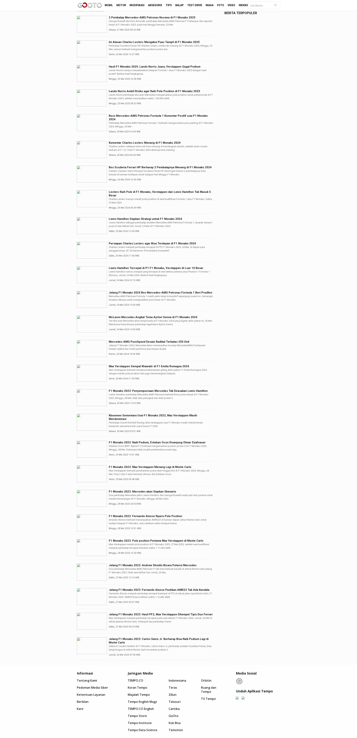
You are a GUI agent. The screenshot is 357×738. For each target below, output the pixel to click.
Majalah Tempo (139, 695)
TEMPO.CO (135, 680)
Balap (179, 5)
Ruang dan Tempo (208, 690)
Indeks (243, 5)
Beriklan (83, 702)
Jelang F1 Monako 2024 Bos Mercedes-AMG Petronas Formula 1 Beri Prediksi (160, 292)
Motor (121, 5)
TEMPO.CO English (141, 709)
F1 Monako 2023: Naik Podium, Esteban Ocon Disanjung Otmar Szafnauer (157, 442)
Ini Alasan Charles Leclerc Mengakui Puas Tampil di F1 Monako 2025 (154, 42)
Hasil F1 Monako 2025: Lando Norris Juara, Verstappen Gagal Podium (154, 66)
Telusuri (175, 702)
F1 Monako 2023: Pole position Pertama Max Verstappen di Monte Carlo (156, 540)
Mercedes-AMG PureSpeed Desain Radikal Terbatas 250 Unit (149, 341)
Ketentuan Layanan (91, 695)
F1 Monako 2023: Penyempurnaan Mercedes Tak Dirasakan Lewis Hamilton (158, 391)
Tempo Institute (140, 723)
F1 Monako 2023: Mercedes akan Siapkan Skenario (142, 491)
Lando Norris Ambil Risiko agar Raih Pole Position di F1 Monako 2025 (154, 91)
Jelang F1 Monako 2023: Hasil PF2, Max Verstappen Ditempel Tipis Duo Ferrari (161, 614)
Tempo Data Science (142, 730)
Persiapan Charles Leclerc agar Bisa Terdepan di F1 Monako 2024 (152, 243)
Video (231, 5)
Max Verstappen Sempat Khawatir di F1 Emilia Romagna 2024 (149, 366)
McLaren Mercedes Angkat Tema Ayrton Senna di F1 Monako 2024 (153, 317)
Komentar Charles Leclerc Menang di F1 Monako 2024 (145, 142)
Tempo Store (137, 716)
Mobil (109, 5)
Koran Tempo (137, 688)
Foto (220, 5)
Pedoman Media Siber (92, 688)
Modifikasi (137, 5)
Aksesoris (155, 5)
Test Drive (194, 5)
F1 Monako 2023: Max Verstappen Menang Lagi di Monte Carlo (150, 467)
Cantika (174, 709)
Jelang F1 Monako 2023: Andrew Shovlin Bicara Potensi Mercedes (153, 565)
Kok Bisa (175, 723)
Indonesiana (177, 680)
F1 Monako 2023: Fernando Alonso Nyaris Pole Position (145, 516)
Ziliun (172, 695)
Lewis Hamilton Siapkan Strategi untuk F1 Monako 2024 (145, 219)
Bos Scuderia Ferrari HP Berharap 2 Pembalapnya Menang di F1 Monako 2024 (160, 167)
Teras (173, 688)
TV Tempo (208, 699)
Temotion (176, 730)
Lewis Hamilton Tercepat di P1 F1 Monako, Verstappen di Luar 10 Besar (156, 268)
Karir (80, 709)
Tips (169, 5)
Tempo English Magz (142, 702)
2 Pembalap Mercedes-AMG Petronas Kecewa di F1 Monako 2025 (152, 17)
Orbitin (206, 680)
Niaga (209, 5)
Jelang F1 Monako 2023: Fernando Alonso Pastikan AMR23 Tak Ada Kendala (159, 590)
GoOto (173, 716)
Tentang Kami (87, 680)
